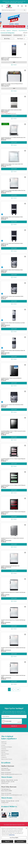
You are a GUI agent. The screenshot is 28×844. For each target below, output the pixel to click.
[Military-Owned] (4, 817)
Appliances (9, 30)
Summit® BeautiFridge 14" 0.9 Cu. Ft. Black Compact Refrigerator (13, 458)
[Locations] (18, 6)
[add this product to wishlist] (25, 44)
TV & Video (4, 743)
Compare (15, 64)
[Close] (26, 828)
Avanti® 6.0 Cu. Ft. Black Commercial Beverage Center (11, 57)
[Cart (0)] (25, 6)
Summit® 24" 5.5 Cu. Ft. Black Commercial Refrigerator (11, 378)
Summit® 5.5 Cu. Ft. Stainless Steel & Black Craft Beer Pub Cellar (13, 190)
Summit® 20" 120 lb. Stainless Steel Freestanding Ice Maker (12, 296)
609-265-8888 (8, 793)
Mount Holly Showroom (8, 787)
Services (3, 752)
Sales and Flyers (5, 754)
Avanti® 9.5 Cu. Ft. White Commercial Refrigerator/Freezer (12, 83)
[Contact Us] (22, 6)
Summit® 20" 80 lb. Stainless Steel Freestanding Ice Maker (12, 269)
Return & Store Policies (6, 759)
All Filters (8, 38)
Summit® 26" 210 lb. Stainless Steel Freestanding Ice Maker (12, 404)
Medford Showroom (7, 766)
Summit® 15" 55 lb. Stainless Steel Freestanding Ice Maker (12, 216)
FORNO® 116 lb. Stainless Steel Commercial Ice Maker (11, 109)
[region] (14, 835)
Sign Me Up (14, 726)
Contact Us (4, 757)
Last (18, 689)
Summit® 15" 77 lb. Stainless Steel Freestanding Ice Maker (12, 243)
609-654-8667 (8, 772)
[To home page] (9, 6)
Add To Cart (14, 115)
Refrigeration (14, 30)
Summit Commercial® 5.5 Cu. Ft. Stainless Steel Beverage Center (13, 137)
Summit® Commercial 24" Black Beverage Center (10, 565)
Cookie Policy (12, 834)
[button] (2, 6)
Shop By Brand (4, 750)
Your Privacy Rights (14, 837)
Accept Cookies (20, 841)
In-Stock (3, 745)
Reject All (7, 841)
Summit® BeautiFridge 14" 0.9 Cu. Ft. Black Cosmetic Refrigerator (13, 485)
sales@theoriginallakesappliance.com (13, 774)
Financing (3, 748)
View (14, 62)
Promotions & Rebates (6, 747)
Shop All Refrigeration (23, 30)
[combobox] (20, 39)
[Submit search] (24, 10)
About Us (3, 755)
